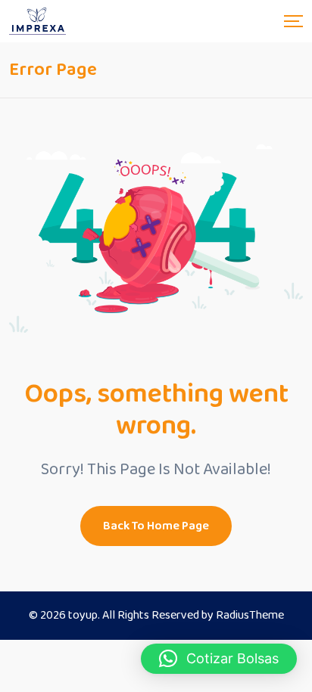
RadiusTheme (250, 615)
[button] (219, 659)
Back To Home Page (156, 526)
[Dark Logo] (37, 21)
